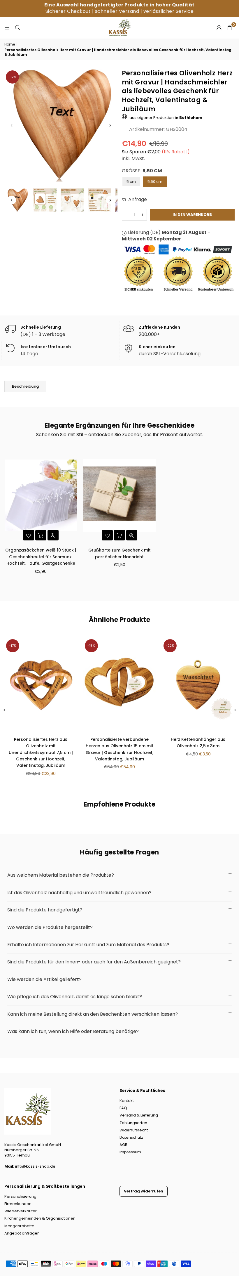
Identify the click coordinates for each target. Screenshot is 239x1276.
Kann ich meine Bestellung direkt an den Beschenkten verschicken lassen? (92, 1014)
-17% (12, 645)
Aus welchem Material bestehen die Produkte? (60, 875)
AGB (123, 1144)
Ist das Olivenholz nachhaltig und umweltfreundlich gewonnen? (79, 892)
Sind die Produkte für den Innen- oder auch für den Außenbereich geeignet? (94, 961)
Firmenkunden (17, 1203)
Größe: (142, 171)
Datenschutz (131, 1137)
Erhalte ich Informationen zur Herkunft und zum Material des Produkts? (88, 944)
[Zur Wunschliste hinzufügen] (28, 535)
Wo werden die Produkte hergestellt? (50, 927)
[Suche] (17, 27)
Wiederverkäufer (20, 1211)
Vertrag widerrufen (143, 1191)
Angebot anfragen (22, 1233)
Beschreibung (25, 386)
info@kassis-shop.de (35, 1166)
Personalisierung (20, 1196)
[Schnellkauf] (40, 535)
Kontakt (126, 1100)
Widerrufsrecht (133, 1130)
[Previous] (11, 125)
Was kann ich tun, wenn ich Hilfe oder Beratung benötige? (73, 1031)
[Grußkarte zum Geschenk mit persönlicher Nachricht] (119, 495)
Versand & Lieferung (138, 1115)
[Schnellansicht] (53, 535)
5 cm (131, 181)
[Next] (110, 125)
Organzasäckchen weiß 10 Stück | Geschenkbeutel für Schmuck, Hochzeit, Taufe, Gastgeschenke (40, 556)
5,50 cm (154, 181)
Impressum (130, 1152)
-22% (170, 645)
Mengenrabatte (19, 1226)
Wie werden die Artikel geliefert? (44, 979)
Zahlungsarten (133, 1123)
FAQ (123, 1108)
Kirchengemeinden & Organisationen (39, 1218)
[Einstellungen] (219, 27)
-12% (12, 76)
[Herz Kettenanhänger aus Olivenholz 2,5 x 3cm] (198, 685)
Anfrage (137, 199)
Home (9, 44)
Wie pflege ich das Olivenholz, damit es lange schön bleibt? (74, 996)
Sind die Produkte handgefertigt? (44, 909)
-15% (91, 645)
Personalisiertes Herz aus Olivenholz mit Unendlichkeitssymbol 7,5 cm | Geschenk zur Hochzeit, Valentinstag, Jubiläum (41, 752)
